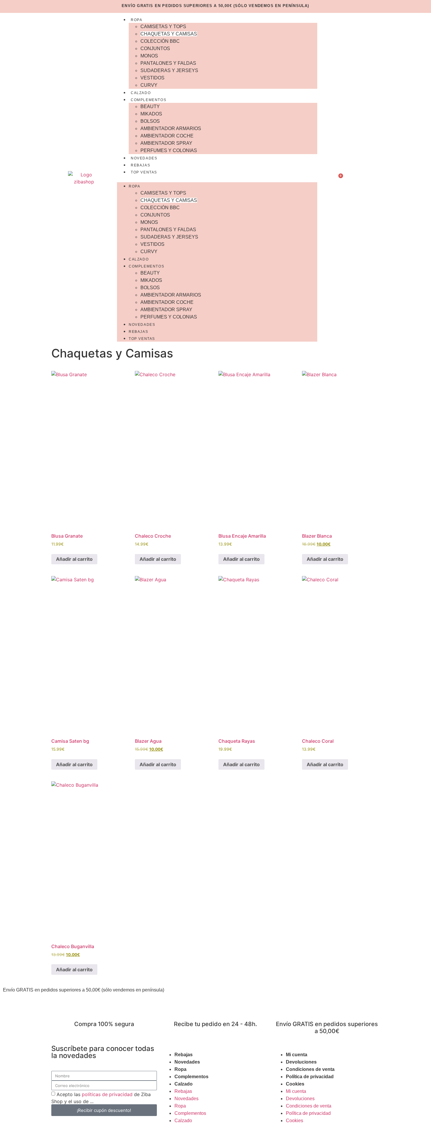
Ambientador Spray (166, 143)
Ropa (136, 20)
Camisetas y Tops (163, 26)
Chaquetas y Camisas (168, 33)
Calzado (141, 93)
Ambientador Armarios (170, 128)
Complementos (148, 100)
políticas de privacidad (107, 1094)
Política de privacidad (310, 1076)
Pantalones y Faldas (168, 63)
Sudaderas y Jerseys (169, 70)
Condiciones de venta (310, 1069)
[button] (217, 178)
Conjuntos (155, 48)
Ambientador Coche (167, 135)
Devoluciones (301, 1061)
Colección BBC (160, 41)
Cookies (295, 1083)
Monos (149, 55)
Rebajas (140, 165)
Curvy (148, 85)
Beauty (150, 106)
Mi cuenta (296, 1054)
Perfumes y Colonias (168, 150)
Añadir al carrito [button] (74, 559)
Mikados (151, 113)
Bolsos (150, 121)
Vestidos (152, 77)
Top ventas (144, 172)
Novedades (144, 158)
